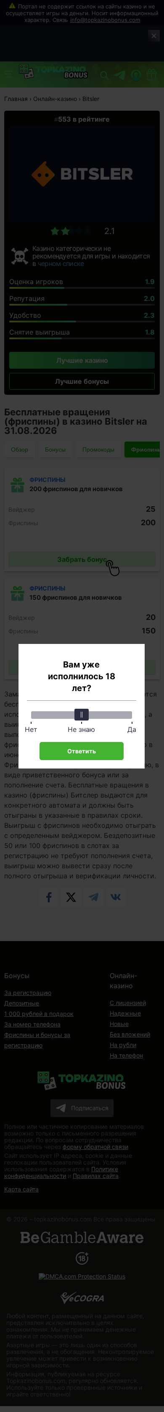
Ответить (81, 751)
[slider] (81, 715)
